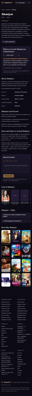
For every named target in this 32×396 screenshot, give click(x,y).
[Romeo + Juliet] (26, 280)
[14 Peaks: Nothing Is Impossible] (26, 251)
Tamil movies (21, 306)
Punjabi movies (21, 319)
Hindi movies (20, 302)
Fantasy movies (5, 317)
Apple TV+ (4, 333)
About (19, 366)
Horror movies (5, 311)
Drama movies (5, 306)
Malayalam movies (22, 311)
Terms (19, 375)
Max (2, 344)
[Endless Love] (5, 265)
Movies (8, 9)
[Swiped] (15, 236)
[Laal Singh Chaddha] (5, 236)
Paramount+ (4, 346)
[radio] (4, 161)
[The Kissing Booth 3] (26, 265)
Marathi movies (21, 317)
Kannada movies (22, 313)
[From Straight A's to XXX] (15, 280)
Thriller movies (5, 308)
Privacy (19, 373)
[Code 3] (15, 251)
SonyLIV (3, 342)
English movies (21, 304)
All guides (20, 362)
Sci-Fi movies (5, 315)
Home (3, 9)
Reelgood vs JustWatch (24, 334)
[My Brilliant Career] (5, 251)
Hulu (2, 335)
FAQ (18, 368)
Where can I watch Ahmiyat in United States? (14, 215)
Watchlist (19, 359)
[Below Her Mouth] (5, 280)
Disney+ (3, 331)
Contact (19, 370)
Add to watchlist (10, 42)
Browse (19, 355)
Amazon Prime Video (7, 328)
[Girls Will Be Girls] (15, 265)
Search (19, 357)
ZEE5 (2, 339)
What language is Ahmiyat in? (12, 221)
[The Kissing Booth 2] (26, 236)
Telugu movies (21, 308)
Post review (8, 176)
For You (19, 353)
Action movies (5, 302)
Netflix (3, 326)
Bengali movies (21, 315)
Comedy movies (5, 304)
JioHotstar (4, 337)
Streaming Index (21, 364)
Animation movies (6, 319)
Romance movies (6, 313)
